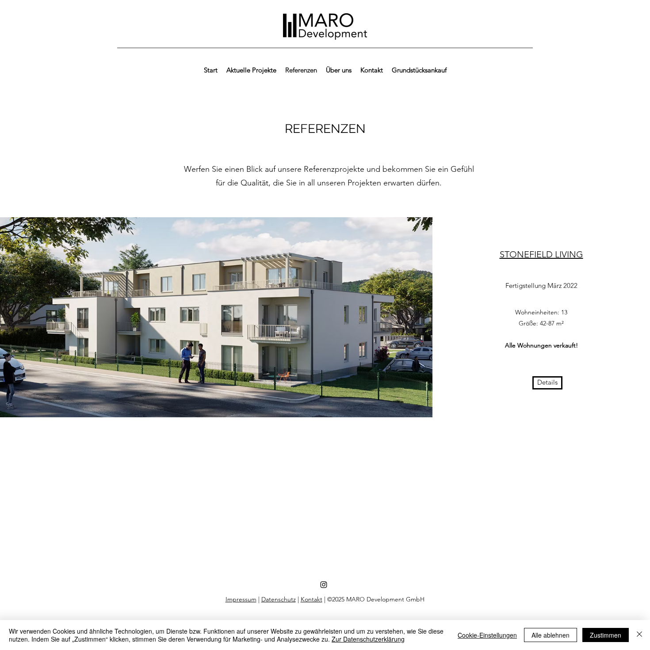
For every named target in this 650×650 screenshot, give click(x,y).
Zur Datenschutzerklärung (368, 639)
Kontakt (311, 599)
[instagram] (323, 584)
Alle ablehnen (550, 635)
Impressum (241, 599)
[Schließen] (639, 635)
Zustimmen (605, 635)
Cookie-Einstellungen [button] (487, 635)
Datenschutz (278, 599)
